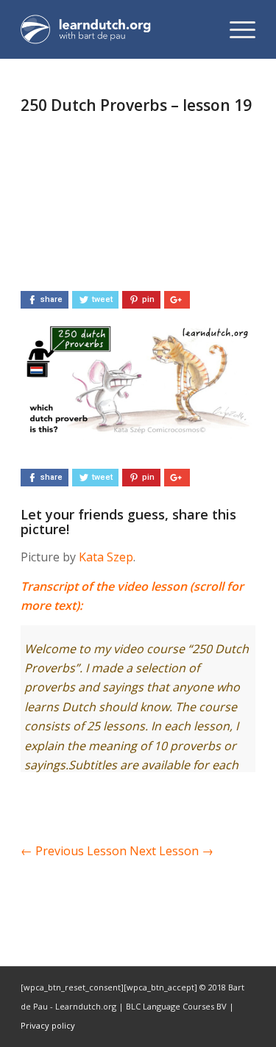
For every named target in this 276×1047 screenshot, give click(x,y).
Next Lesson (171, 851)
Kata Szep (106, 557)
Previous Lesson (74, 851)
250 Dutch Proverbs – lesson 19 (136, 105)
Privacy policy (48, 1025)
